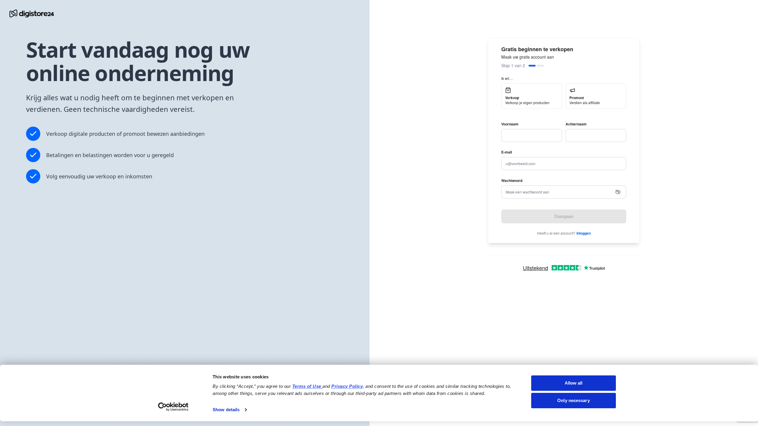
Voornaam (509, 124)
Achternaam (576, 124)
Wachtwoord (511, 180)
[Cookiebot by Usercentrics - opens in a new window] (173, 406)
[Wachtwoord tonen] (618, 192)
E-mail (506, 152)
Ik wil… (507, 78)
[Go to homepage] (31, 13)
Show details (226, 409)
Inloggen (583, 233)
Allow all (574, 382)
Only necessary (573, 400)
